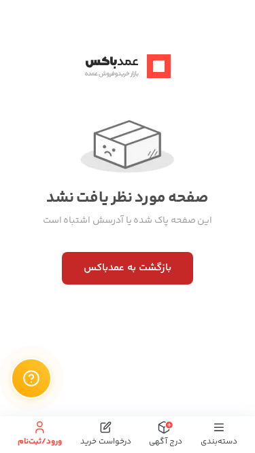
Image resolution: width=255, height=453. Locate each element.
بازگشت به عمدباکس (127, 268)
